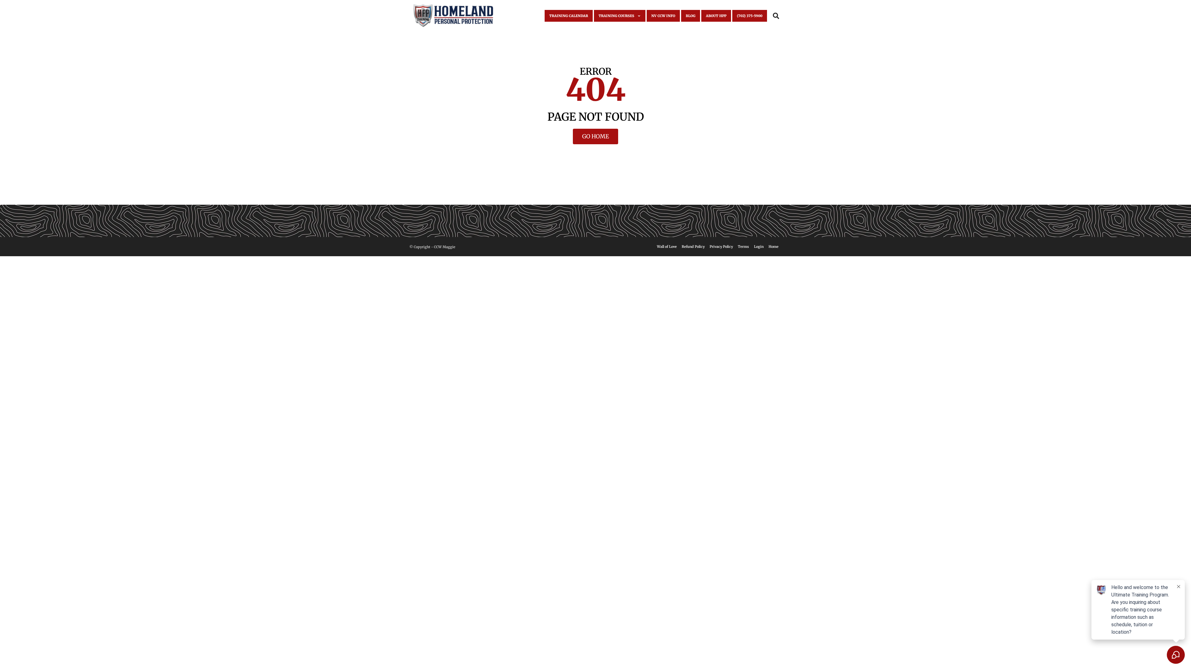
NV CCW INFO (663, 16)
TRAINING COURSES (616, 16)
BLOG (690, 16)
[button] (776, 16)
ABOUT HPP (716, 16)
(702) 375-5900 (749, 16)
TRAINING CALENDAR (568, 16)
